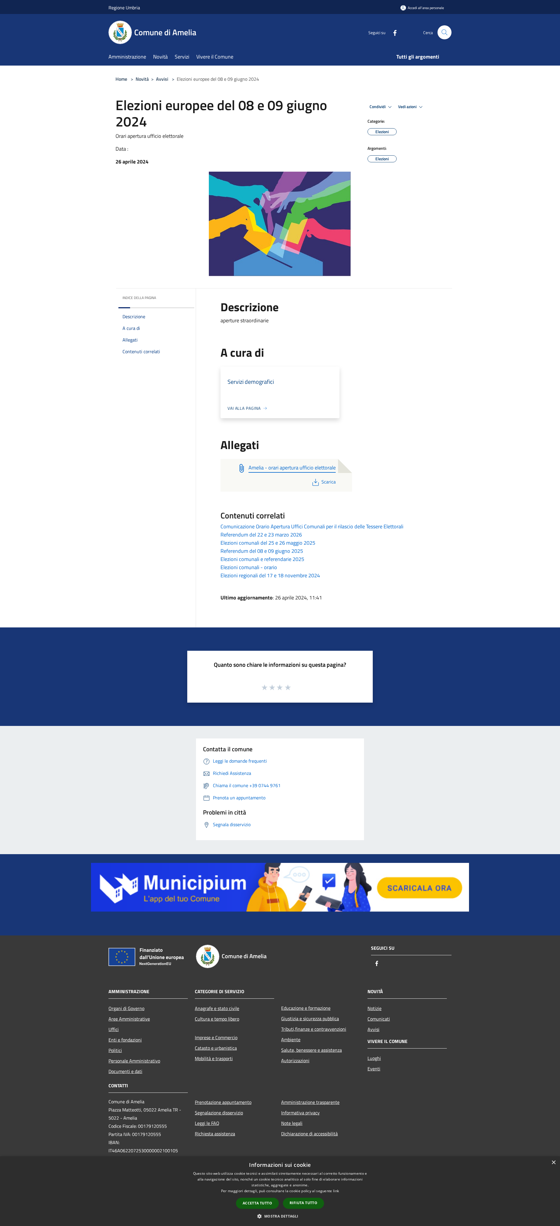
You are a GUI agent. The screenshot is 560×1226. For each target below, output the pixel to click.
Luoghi (374, 1058)
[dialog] (280, 1191)
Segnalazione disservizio (219, 1112)
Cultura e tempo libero (217, 1018)
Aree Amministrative (129, 1018)
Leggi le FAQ (207, 1123)
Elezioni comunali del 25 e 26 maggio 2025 (267, 543)
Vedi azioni (407, 106)
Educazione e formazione (305, 1008)
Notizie (375, 1008)
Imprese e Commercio (216, 1037)
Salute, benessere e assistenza (311, 1049)
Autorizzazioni (295, 1060)
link (336, 1190)
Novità (142, 78)
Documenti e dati (125, 1071)
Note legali (291, 1123)
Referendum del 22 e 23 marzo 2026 (261, 535)
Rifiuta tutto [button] (303, 1202)
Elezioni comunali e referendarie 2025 (262, 559)
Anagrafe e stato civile (217, 1008)
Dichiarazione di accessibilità (309, 1133)
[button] (280, 1216)
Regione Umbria (124, 7)
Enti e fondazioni (125, 1039)
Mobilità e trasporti (214, 1058)
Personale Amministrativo (134, 1060)
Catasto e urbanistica (216, 1047)
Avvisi (162, 78)
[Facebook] (392, 32)
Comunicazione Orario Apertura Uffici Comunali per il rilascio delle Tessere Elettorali (311, 526)
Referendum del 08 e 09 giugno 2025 (261, 551)
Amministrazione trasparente (310, 1102)
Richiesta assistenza (215, 1133)
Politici (115, 1050)
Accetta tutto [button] (257, 1203)
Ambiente (290, 1039)
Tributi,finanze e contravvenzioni (313, 1029)
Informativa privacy (300, 1112)
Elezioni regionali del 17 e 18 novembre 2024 (270, 575)
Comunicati (379, 1018)
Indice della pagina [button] (139, 297)
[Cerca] (445, 32)
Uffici (113, 1029)
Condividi (378, 106)
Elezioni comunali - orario (248, 567)
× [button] (553, 1162)
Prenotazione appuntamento (223, 1102)
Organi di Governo (126, 1008)
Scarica (328, 481)
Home (121, 78)
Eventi (374, 1068)
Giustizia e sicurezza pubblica (310, 1018)
